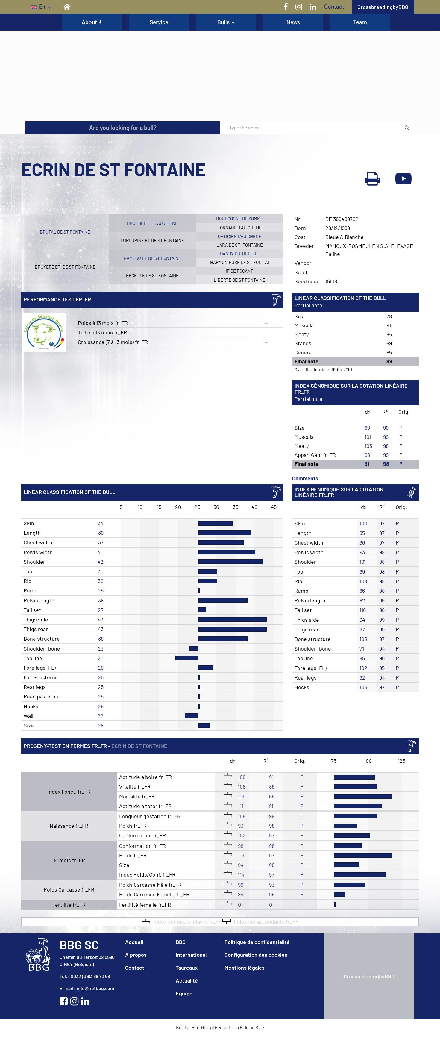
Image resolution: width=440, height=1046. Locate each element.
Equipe (184, 993)
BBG (181, 942)
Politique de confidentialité (257, 942)
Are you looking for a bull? (123, 127)
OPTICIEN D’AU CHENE (239, 236)
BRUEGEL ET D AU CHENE (152, 223)
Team (360, 22)
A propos (136, 954)
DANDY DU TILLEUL (239, 253)
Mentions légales (244, 967)
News (293, 22)
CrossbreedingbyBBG (382, 7)
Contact (334, 6)
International (191, 954)
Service (159, 22)
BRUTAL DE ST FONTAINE (65, 231)
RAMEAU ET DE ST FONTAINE (152, 258)
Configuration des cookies (255, 954)
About (89, 22)
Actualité (187, 980)
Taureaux (187, 967)
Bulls (223, 22)
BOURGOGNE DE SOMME (239, 218)
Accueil (134, 942)
